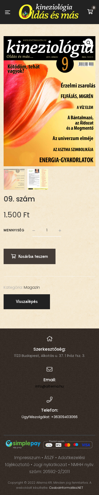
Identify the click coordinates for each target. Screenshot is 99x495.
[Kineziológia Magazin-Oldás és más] (49, 12)
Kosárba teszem (33, 256)
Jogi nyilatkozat (50, 465)
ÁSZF (49, 458)
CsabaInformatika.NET (66, 487)
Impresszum (27, 458)
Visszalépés (27, 301)
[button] (88, 43)
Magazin (32, 287)
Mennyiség (14, 230)
